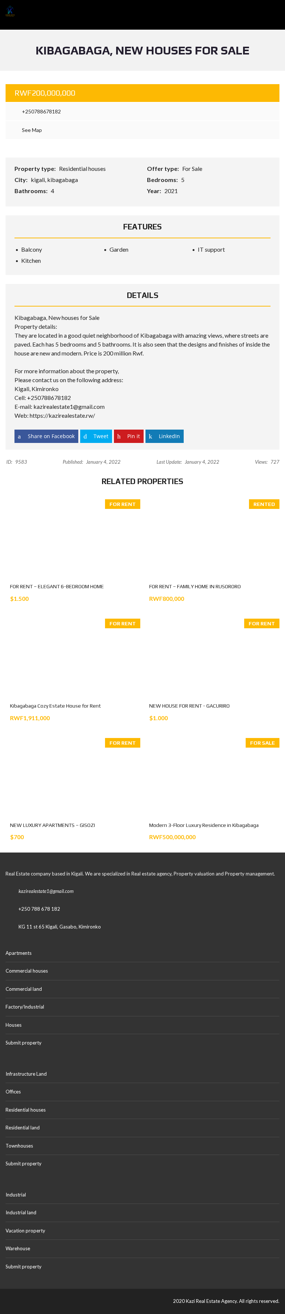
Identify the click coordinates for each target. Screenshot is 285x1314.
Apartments (19, 953)
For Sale (192, 168)
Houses (14, 1025)
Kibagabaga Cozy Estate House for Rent (55, 706)
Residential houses (83, 168)
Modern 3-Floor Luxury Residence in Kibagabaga (204, 825)
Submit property (24, 1043)
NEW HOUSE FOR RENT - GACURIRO (189, 706)
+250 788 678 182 (39, 909)
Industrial (16, 1195)
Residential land (23, 1128)
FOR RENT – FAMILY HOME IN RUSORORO (195, 586)
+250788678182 (41, 111)
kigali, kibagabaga (55, 179)
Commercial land (24, 989)
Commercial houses (27, 971)
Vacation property (25, 1231)
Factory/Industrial (25, 1007)
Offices (13, 1092)
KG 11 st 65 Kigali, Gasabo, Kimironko (60, 927)
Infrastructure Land (26, 1074)
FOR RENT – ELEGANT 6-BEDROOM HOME (57, 586)
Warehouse (18, 1248)
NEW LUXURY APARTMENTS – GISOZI (52, 825)
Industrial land (21, 1212)
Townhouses (19, 1146)
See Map (31, 130)
